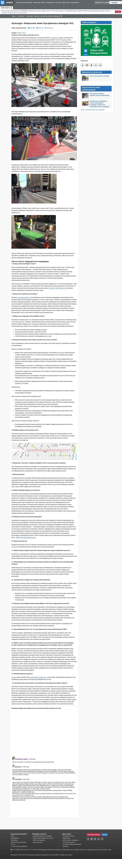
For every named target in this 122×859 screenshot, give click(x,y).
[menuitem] (24, 2)
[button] (6, 7)
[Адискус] (44, 731)
